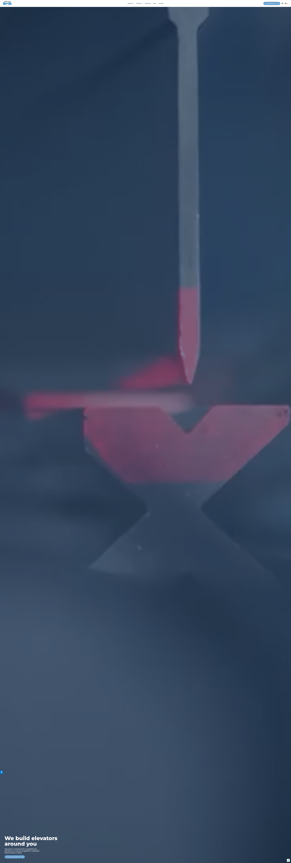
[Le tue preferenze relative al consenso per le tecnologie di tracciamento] (288, 860)
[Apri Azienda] (133, 3)
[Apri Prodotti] (141, 3)
